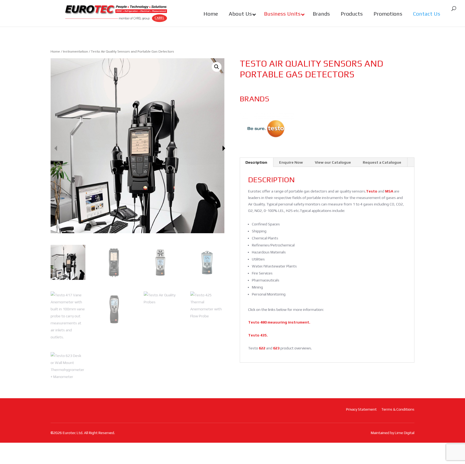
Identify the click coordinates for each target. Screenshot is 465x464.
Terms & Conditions (397, 409)
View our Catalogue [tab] (333, 162)
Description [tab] (256, 162)
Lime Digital (404, 433)
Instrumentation (75, 51)
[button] (216, 67)
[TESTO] (267, 128)
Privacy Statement (361, 409)
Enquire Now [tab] (291, 162)
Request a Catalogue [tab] (382, 162)
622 (261, 348)
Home (55, 51)
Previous (55, 148)
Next (224, 148)
